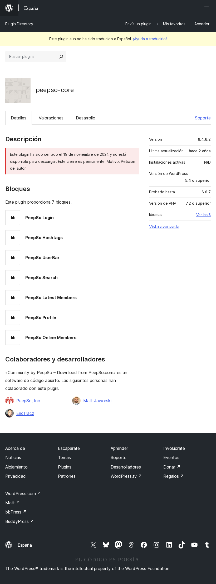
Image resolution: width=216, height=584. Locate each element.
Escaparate (69, 448)
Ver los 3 (203, 215)
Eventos (171, 457)
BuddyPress (19, 521)
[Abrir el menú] (207, 8)
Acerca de (15, 448)
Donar (171, 467)
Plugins (64, 467)
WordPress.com (23, 493)
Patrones (67, 476)
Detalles (18, 117)
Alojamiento (16, 467)
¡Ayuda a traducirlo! (150, 39)
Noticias (13, 457)
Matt (12, 502)
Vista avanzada (164, 226)
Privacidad (15, 476)
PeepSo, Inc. (28, 400)
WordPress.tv (126, 476)
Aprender (119, 448)
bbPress (16, 512)
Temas (64, 457)
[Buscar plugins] (61, 56)
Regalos (173, 476)
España (25, 545)
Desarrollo (85, 117)
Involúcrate (174, 448)
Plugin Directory (19, 24)
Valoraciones (51, 117)
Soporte (203, 117)
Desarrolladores (126, 467)
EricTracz (25, 413)
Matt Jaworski (97, 400)
